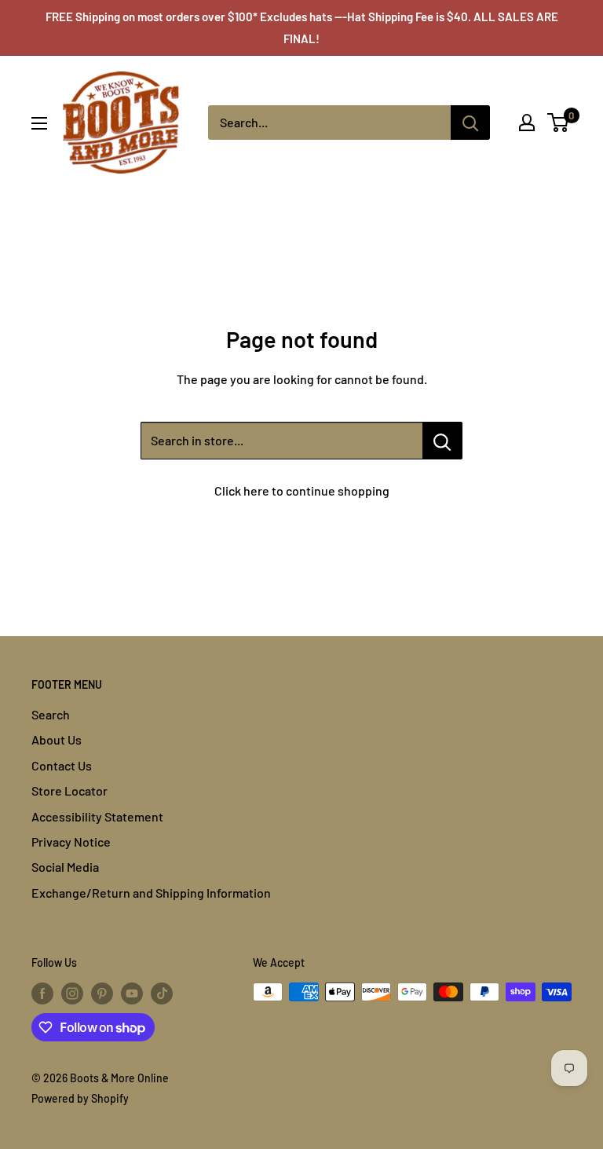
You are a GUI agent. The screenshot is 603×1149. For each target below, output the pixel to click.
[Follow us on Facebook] (42, 993)
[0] (558, 122)
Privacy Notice (71, 841)
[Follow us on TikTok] (162, 993)
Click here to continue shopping (301, 490)
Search (50, 714)
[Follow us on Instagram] (72, 993)
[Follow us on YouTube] (132, 993)
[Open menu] (39, 123)
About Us (56, 739)
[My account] (527, 122)
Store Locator (69, 790)
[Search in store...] (442, 440)
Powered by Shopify (80, 1098)
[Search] (470, 122)
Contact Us (61, 765)
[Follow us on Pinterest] (102, 993)
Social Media (65, 866)
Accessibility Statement (97, 816)
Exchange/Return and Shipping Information (151, 892)
